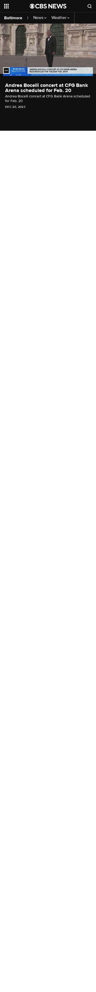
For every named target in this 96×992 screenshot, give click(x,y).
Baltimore (13, 18)
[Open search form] (89, 6)
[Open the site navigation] (17, 6)
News (38, 17)
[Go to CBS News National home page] (48, 6)
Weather (59, 17)
